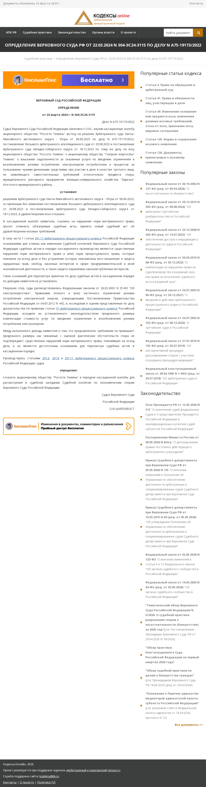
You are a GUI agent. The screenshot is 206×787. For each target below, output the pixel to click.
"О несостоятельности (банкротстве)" (172, 188)
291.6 (45, 358)
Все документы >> (189, 725)
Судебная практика (37, 32)
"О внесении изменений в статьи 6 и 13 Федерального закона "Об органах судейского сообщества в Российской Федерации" (172, 564)
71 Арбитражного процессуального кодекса (86, 308)
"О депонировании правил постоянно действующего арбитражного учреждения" (172, 444)
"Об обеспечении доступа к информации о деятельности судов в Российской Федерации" (172, 239)
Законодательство (72, 32)
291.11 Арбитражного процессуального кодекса (68, 238)
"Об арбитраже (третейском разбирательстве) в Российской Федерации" (172, 211)
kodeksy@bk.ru (49, 776)
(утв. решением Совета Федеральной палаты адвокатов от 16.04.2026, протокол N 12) (172, 706)
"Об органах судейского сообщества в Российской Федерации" (172, 589)
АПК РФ (11, 32)
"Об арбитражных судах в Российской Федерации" (172, 376)
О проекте (128, 32)
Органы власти (103, 32)
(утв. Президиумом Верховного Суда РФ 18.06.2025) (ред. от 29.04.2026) (170, 678)
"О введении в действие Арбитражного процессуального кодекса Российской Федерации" (172, 299)
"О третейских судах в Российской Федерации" (172, 325)
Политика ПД (46, 782)
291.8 (55, 358)
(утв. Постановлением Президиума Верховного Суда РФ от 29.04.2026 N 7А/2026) (172, 622)
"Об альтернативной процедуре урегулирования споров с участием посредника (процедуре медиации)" (172, 350)
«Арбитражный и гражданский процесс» (93, 770)
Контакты (196, 3)
